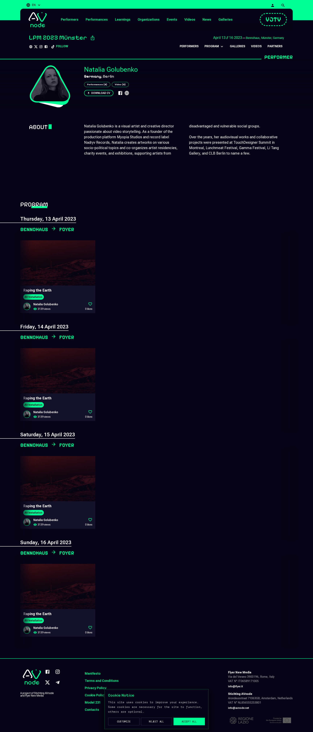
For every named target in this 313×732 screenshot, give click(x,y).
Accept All (189, 721)
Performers (189, 46)
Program (212, 46)
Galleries (237, 46)
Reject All (156, 721)
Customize (124, 721)
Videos (256, 46)
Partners (275, 46)
